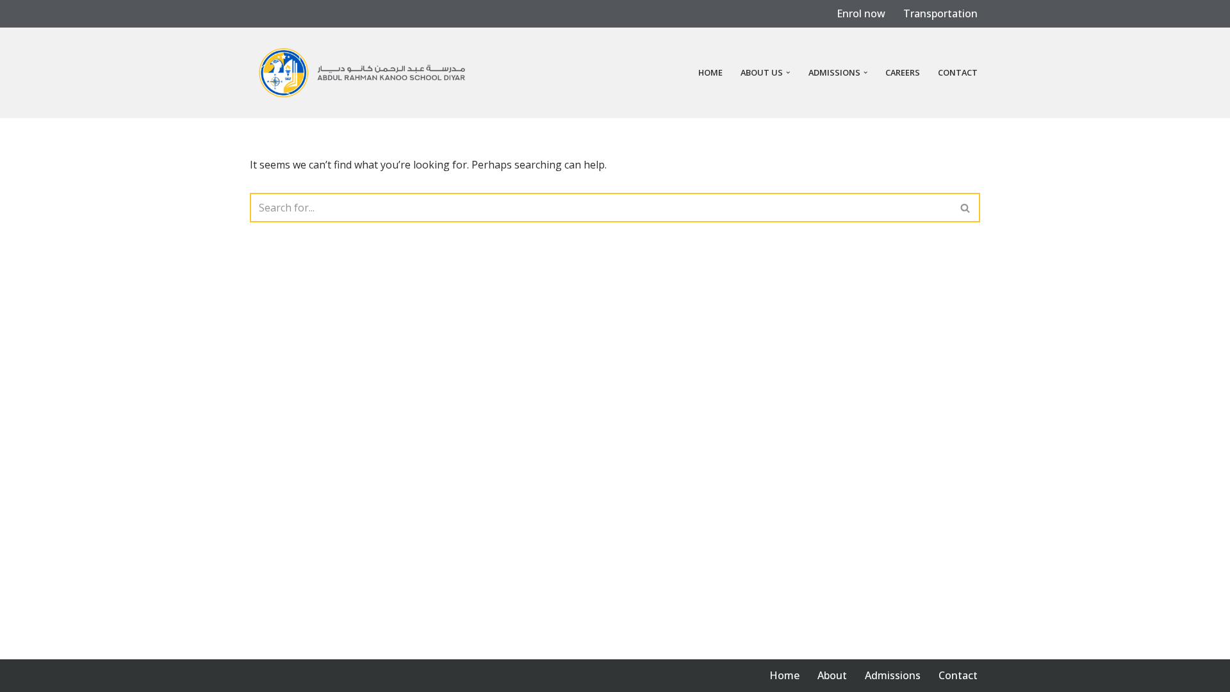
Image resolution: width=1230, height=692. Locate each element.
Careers (902, 72)
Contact (958, 72)
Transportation (940, 13)
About (832, 675)
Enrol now (861, 13)
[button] (788, 72)
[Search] (965, 207)
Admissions (893, 675)
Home (710, 72)
